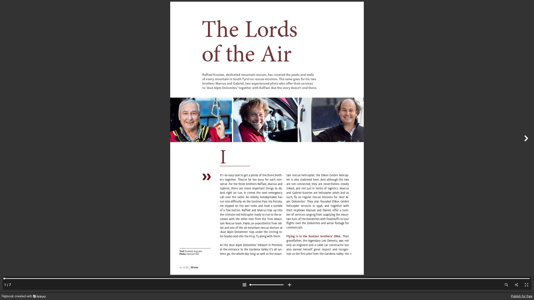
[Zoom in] (289, 285)
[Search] (506, 285)
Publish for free (521, 296)
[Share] (516, 285)
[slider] (267, 285)
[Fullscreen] (526, 285)
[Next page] (525, 146)
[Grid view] (244, 285)
